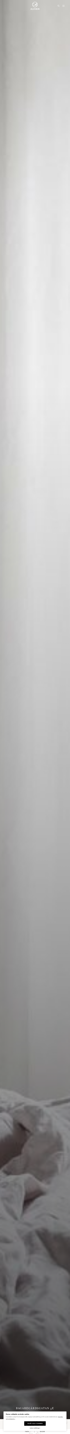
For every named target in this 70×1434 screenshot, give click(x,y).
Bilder (42, 1431)
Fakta (27, 1431)
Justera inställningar (35, 1428)
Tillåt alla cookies (35, 1423)
